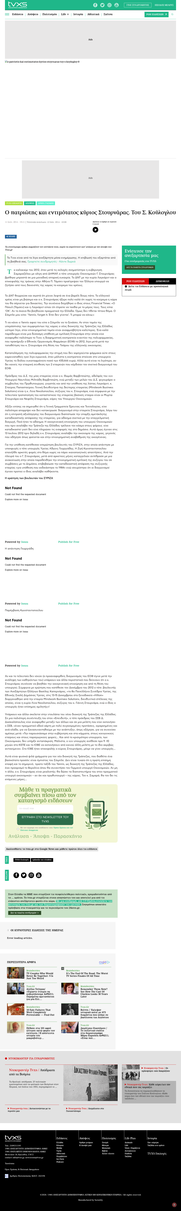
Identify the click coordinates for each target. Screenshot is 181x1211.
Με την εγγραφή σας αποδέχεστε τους (46, 829)
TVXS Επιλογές (22, 860)
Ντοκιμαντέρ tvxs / (19, 1109)
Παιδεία (128, 1154)
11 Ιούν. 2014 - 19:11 (15, 222)
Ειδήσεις (17, 14)
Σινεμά (105, 1143)
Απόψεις (32, 14)
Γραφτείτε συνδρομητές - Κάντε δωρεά (52, 261)
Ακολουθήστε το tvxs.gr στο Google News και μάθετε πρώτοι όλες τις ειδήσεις (51, 849)
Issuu (24, 542)
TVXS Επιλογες (14, 203)
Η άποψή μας (85, 1145)
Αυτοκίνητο (130, 1151)
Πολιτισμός (49, 14)
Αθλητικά (93, 14)
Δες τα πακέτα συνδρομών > (24, 913)
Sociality (99, 1200)
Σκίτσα (108, 14)
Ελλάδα (59, 1143)
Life (126, 1145)
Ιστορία (78, 14)
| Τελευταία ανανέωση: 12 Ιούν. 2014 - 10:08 (45, 222)
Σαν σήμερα (153, 1143)
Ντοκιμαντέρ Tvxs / (24, 1070)
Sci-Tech (60, 1159)
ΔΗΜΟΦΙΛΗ (162, 281)
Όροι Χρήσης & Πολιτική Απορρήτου (22, 1170)
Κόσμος (60, 1145)
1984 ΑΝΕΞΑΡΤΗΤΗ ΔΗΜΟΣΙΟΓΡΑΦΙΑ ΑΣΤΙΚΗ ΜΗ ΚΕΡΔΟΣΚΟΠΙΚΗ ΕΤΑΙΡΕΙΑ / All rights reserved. (94, 1195)
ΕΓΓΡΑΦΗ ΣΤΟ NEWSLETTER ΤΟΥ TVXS (45, 819)
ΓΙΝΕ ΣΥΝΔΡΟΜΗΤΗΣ (138, 5)
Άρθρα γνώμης (86, 1143)
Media (59, 1148)
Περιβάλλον (61, 1156)
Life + (65, 14)
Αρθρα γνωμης (46, 203)
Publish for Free (68, 542)
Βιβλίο (105, 1151)
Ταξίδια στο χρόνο (155, 1145)
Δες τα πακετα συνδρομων (139, 267)
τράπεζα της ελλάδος (42, 860)
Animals (128, 1143)
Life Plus (130, 1138)
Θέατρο (105, 1145)
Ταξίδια (128, 1156)
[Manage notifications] (174, 1205)
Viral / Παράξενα (132, 1148)
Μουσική (106, 1148)
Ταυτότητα (9, 1164)
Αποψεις (29, 203)
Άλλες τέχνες (108, 1154)
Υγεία (58, 1151)
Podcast (60, 1162)
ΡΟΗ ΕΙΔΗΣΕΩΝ (155, 14)
